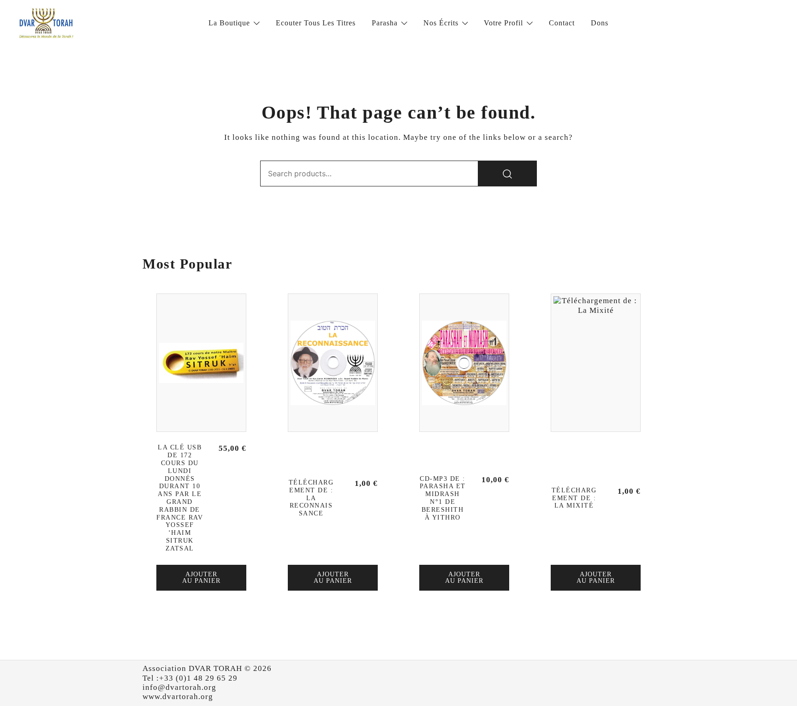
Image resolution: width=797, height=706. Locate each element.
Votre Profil (503, 23)
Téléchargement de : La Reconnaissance (311, 498)
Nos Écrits (440, 23)
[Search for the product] (507, 173)
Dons (599, 23)
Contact (562, 23)
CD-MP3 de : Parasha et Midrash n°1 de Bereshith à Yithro (443, 498)
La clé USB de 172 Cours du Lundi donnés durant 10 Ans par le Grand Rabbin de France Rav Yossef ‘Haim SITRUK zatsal (179, 497)
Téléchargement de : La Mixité (574, 498)
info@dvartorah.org (179, 687)
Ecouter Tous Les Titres (316, 23)
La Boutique (229, 23)
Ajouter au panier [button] (201, 577)
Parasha (385, 23)
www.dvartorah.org (178, 696)
